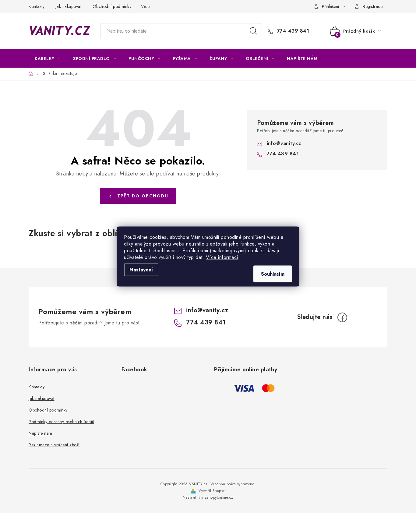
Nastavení (141, 269)
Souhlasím (272, 274)
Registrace (373, 6)
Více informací (222, 257)
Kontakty (36, 6)
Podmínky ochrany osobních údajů (61, 422)
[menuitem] (48, 58)
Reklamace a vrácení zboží (54, 445)
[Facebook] (342, 317)
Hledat (253, 31)
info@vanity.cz (284, 143)
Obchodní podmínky (112, 6)
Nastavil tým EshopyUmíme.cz (208, 497)
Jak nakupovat (69, 6)
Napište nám (40, 433)
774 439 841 (292, 31)
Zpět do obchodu (142, 196)
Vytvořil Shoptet (212, 491)
